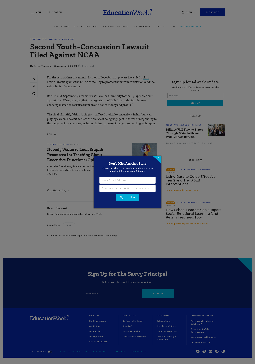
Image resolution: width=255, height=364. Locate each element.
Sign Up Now (127, 197)
